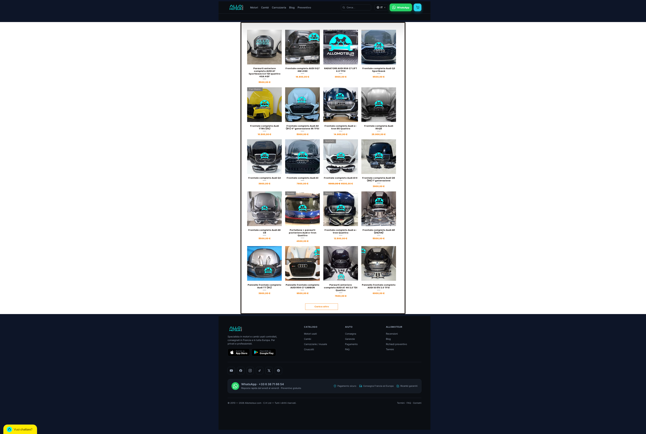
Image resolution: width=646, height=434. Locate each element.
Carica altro (321, 306)
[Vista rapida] (264, 47)
